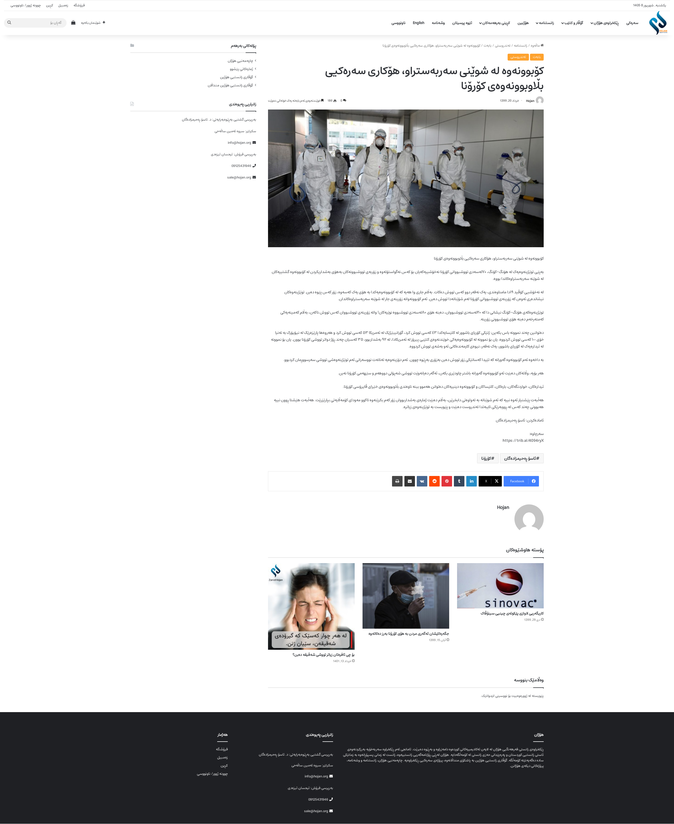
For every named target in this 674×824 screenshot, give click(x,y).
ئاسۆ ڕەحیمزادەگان (520, 458)
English (418, 23)
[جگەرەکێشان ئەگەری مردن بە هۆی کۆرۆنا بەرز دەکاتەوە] (406, 596)
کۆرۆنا (486, 458)
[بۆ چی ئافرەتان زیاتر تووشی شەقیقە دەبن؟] (311, 606)
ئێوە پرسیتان (462, 23)
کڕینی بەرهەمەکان (496, 23)
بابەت (488, 46)
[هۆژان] (659, 23)
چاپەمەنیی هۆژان (240, 61)
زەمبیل (63, 5)
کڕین (49, 5)
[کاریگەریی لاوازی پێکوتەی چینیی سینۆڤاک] (500, 585)
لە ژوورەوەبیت (521, 696)
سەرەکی (632, 23)
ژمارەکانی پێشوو (241, 69)
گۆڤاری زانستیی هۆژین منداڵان (230, 85)
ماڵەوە (536, 46)
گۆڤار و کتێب (573, 23)
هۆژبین (523, 23)
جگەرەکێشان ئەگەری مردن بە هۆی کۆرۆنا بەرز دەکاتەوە (409, 634)
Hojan (530, 100)
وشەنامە (438, 23)
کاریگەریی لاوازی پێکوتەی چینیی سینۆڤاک (512, 613)
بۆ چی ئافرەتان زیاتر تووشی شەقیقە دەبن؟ (324, 655)
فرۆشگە (79, 5)
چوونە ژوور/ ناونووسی (26, 5)
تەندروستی (503, 46)
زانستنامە (546, 23)
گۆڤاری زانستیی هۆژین (236, 77)
